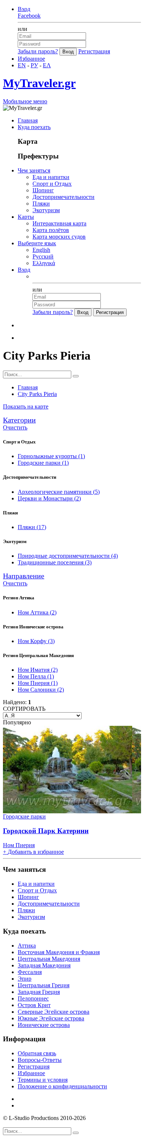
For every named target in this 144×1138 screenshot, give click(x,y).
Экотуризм (46, 210)
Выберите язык (37, 243)
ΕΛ (47, 65)
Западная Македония (44, 965)
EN (22, 65)
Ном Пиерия (38, 683)
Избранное (31, 59)
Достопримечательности (63, 197)
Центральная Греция (43, 985)
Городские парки (43, 463)
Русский (43, 256)
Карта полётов (50, 230)
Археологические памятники (59, 492)
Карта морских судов (59, 236)
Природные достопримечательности (68, 556)
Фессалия (30, 972)
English (41, 250)
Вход (24, 9)
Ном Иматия (38, 670)
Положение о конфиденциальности (62, 1086)
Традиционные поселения (55, 562)
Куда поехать (34, 127)
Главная (28, 120)
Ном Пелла (36, 676)
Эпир (24, 978)
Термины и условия (43, 1080)
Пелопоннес (33, 998)
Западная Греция (39, 992)
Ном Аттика (37, 612)
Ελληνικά (43, 263)
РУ (34, 65)
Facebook (29, 16)
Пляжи (41, 203)
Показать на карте (25, 406)
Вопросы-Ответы (40, 1060)
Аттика (27, 945)
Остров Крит (34, 1005)
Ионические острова (44, 1025)
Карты (26, 217)
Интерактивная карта (59, 223)
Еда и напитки (50, 177)
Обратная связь (37, 1053)
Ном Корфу (36, 641)
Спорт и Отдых (52, 184)
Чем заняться (34, 170)
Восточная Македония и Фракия (59, 952)
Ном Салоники (41, 689)
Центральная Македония (49, 959)
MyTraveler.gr (39, 83)
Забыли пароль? (38, 51)
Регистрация (94, 51)
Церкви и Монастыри (49, 498)
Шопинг (43, 190)
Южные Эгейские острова (51, 1018)
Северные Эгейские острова (53, 1012)
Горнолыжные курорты (51, 456)
